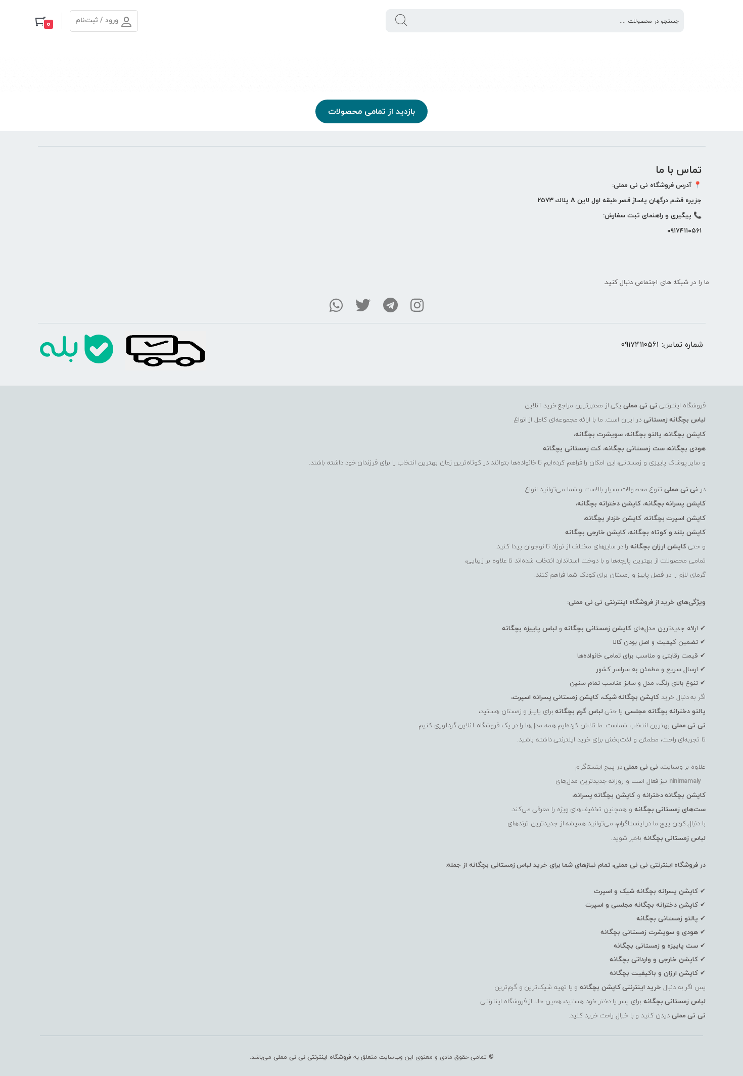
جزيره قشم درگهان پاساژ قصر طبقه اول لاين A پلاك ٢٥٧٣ (619, 200)
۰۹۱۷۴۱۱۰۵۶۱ (684, 230)
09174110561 (640, 344)
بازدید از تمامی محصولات (371, 111)
